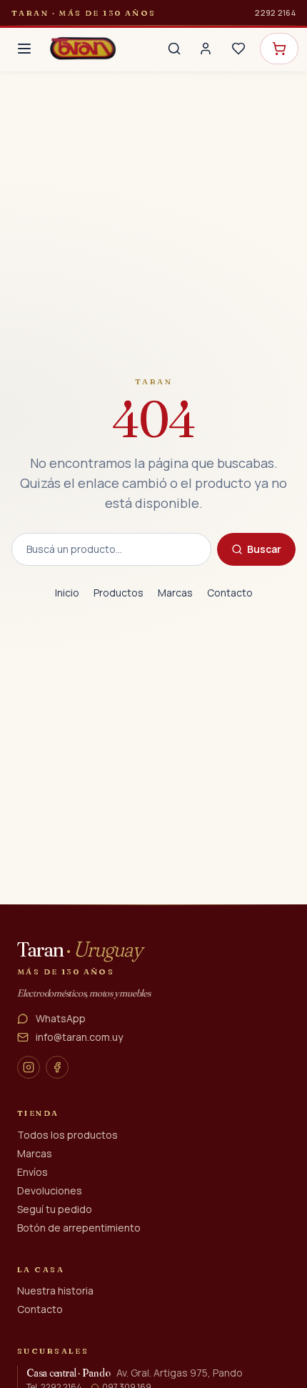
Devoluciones (49, 1190)
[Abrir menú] (24, 48)
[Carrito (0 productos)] (279, 48)
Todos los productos (67, 1135)
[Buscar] (174, 48)
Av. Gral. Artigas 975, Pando (179, 1372)
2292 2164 (275, 12)
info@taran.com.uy (79, 1037)
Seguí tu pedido (54, 1209)
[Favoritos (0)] (238, 48)
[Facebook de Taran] (57, 1067)
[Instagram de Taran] (28, 1067)
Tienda (38, 1113)
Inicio (67, 592)
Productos (119, 592)
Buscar (264, 549)
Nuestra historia (55, 1290)
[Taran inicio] (83, 48)
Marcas (175, 592)
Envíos (32, 1172)
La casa (40, 1269)
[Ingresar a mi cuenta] (205, 48)
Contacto (230, 592)
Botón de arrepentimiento (79, 1227)
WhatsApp (61, 1018)
